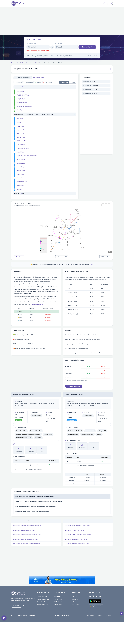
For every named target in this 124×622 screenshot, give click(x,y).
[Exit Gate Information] (21, 193)
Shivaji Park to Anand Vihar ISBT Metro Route (27, 525)
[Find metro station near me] (104, 3)
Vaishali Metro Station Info (74, 395)
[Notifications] (100, 3)
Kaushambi (20, 185)
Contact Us (75, 599)
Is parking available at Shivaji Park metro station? (32, 511)
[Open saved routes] (121, 613)
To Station (58, 43)
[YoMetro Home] (20, 3)
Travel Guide (58, 599)
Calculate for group (38, 304)
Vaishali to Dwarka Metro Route (75, 530)
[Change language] (107, 3)
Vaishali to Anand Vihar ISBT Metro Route (77, 525)
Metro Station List (42, 604)
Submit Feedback (74, 386)
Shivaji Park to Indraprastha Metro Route (25, 539)
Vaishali (19, 189)
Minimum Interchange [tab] (23, 78)
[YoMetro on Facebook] (90, 596)
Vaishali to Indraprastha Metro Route (76, 539)
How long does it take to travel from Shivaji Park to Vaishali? (35, 506)
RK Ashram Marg (22, 141)
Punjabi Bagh (21, 99)
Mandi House (21, 152)
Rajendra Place (21, 130)
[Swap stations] (52, 47)
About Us (74, 596)
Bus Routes (57, 596)
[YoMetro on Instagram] (93, 596)
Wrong (103, 366)
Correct (88, 366)
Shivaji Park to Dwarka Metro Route (24, 530)
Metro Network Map (43, 599)
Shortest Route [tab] (39, 78)
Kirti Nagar (20, 110)
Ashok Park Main (22, 102)
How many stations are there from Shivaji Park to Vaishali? (35, 496)
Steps (73, 82)
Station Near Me (42, 596)
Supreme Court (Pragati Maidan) (27, 156)
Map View (65, 82)
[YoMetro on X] (96, 596)
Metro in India (58, 602)
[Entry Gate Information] (22, 87)
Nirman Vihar (21, 170)
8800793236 (89, 415)
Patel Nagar (20, 126)
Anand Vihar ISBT (22, 181)
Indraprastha (21, 159)
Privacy (100, 615)
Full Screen (19, 256)
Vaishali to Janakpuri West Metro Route (77, 543)
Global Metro (58, 604)
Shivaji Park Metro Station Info (23, 395)
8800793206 (37, 415)
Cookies (108, 615)
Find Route (86, 47)
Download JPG (62, 256)
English (17, 605)
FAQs (73, 602)
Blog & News (75, 604)
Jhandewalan (21, 137)
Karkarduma (20, 178)
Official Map (105, 256)
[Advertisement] (62, 22)
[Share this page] (121, 609)
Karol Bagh (20, 133)
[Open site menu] (111, 3)
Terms (91, 264)
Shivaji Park (20, 91)
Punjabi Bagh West (23, 95)
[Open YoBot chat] (4, 618)
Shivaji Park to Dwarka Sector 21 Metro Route (27, 534)
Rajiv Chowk (21, 144)
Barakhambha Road (23, 148)
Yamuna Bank (21, 163)
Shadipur (19, 122)
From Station (31, 43)
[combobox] (38, 47)
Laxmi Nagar (21, 167)
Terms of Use (90, 615)
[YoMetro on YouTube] (100, 596)
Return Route (93, 56)
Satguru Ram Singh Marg (24, 106)
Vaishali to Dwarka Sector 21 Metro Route (78, 534)
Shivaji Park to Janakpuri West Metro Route (26, 543)
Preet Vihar (20, 174)
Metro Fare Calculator (43, 602)
